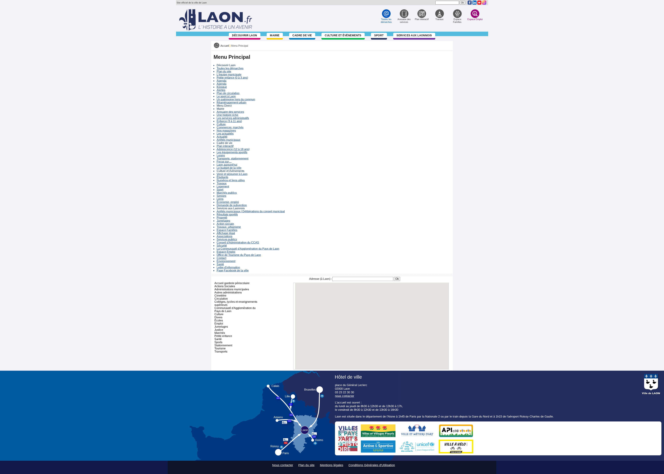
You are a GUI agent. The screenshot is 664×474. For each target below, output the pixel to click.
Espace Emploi (226, 251)
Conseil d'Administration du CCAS (238, 242)
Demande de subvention (232, 205)
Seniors (221, 195)
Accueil (224, 45)
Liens (220, 199)
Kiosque (222, 87)
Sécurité (222, 245)
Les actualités (225, 133)
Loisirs (221, 155)
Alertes (221, 90)
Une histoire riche (227, 115)
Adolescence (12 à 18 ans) (233, 149)
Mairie (275, 35)
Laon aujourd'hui (227, 164)
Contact (221, 258)
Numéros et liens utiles (231, 180)
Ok (397, 278)
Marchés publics (227, 192)
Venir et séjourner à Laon (232, 174)
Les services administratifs (233, 118)
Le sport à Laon (226, 96)
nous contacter (344, 396)
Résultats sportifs (227, 214)
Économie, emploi (228, 202)
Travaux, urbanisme (229, 227)
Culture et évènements (343, 35)
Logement (223, 186)
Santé (220, 264)
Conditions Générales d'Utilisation (371, 465)
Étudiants (222, 177)
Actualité (222, 136)
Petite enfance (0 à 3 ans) (232, 77)
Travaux (222, 183)
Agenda (221, 80)
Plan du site (224, 71)
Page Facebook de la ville (233, 270)
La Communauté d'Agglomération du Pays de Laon (248, 248)
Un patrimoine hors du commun (236, 99)
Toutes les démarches (230, 68)
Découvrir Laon (244, 35)
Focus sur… (224, 161)
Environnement (226, 261)
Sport (379, 35)
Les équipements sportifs (232, 152)
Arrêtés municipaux (228, 139)
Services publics (227, 239)
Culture (221, 124)
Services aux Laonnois (414, 35)
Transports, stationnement (232, 158)
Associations (224, 236)
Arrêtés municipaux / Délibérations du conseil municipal (251, 211)
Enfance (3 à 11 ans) (229, 121)
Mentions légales (331, 465)
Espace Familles (227, 230)
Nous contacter (282, 465)
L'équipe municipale (229, 74)
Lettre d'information (228, 267)
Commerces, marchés (230, 127)
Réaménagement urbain (231, 102)
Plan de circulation (228, 93)
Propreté (222, 217)
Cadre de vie (302, 35)
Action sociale (225, 223)
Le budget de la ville (229, 167)
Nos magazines (226, 130)
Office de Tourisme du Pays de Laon (239, 255)
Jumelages (223, 220)
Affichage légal (226, 233)
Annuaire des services (230, 111)
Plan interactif (225, 146)
